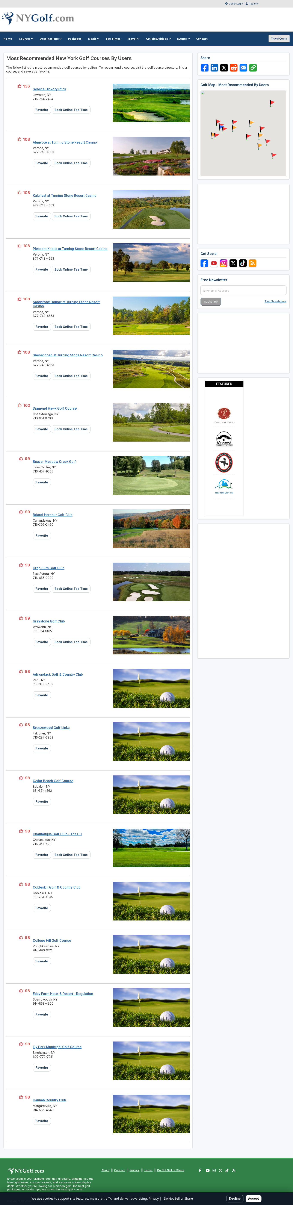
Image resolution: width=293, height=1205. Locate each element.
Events (182, 39)
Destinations (49, 39)
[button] (251, 123)
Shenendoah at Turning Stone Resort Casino (68, 355)
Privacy (134, 1170)
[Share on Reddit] (233, 67)
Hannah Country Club (49, 1100)
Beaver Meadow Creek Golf (54, 462)
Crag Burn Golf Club (48, 568)
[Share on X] (224, 67)
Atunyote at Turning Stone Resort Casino (65, 142)
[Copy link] (253, 67)
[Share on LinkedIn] (214, 67)
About (105, 1170)
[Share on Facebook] (204, 67)
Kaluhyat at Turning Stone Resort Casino (65, 196)
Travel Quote (279, 38)
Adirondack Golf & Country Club (58, 674)
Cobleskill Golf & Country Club (56, 887)
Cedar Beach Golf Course (53, 781)
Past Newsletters (275, 301)
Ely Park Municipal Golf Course (57, 1047)
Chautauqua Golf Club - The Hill (57, 834)
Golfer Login (236, 3)
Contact (119, 1170)
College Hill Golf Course (52, 941)
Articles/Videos (157, 39)
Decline (235, 1198)
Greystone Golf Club (49, 621)
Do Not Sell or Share (170, 1170)
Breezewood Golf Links (51, 728)
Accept (253, 1198)
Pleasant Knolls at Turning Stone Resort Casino (70, 249)
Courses (24, 39)
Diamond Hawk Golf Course (55, 408)
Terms (148, 1170)
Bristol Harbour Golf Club (52, 515)
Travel (132, 39)
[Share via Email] (243, 67)
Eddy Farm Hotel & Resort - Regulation (63, 994)
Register (253, 3)
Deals (92, 39)
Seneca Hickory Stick (49, 89)
